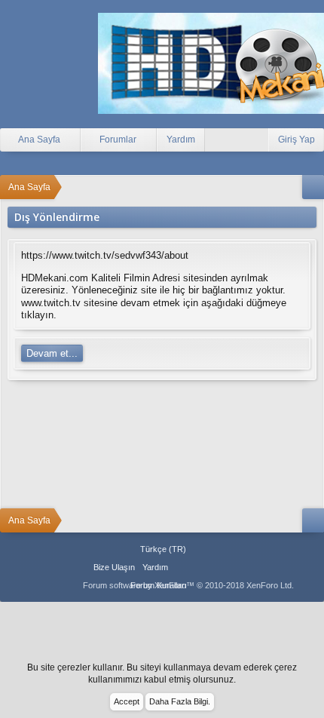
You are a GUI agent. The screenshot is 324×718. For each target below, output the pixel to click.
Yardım (181, 139)
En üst (199, 567)
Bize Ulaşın (114, 567)
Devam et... (52, 353)
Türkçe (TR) (163, 549)
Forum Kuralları (158, 585)
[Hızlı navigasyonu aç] (313, 187)
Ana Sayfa (181, 567)
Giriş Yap (296, 139)
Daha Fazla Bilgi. (179, 701)
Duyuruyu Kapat (314, 674)
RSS (217, 567)
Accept (126, 701)
